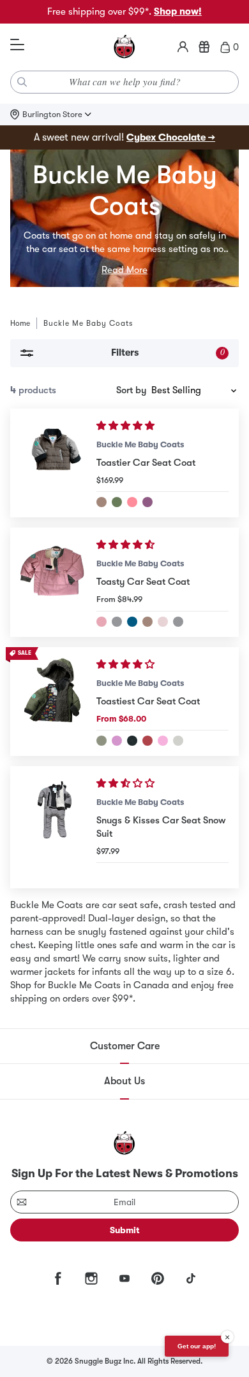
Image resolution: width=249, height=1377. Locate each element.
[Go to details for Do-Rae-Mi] (163, 741)
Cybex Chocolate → (170, 137)
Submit (125, 1230)
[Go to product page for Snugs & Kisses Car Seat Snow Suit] (53, 827)
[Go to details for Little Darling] (101, 622)
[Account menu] (182, 47)
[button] (126, 425)
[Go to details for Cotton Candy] (163, 622)
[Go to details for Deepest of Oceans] (132, 622)
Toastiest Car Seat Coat (148, 701)
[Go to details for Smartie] (117, 741)
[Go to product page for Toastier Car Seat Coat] (53, 463)
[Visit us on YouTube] (124, 1278)
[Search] (22, 82)
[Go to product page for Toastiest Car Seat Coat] (53, 701)
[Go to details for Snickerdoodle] (147, 622)
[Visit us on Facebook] (58, 1278)
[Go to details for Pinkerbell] (132, 502)
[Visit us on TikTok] (191, 1278)
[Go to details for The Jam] (147, 502)
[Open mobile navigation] (17, 45)
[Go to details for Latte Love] (117, 622)
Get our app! (196, 1346)
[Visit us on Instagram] (91, 1278)
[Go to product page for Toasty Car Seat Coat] (53, 582)
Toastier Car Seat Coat (145, 462)
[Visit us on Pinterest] (157, 1278)
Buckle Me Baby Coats (140, 444)
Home (20, 323)
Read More (124, 270)
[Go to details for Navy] (178, 622)
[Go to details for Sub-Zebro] (178, 741)
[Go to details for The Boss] (132, 741)
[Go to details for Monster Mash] (117, 502)
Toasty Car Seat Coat (143, 581)
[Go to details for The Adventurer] (101, 502)
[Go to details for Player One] (101, 741)
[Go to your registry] (204, 47)
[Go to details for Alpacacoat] (147, 741)
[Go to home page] (124, 47)
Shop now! (178, 11)
